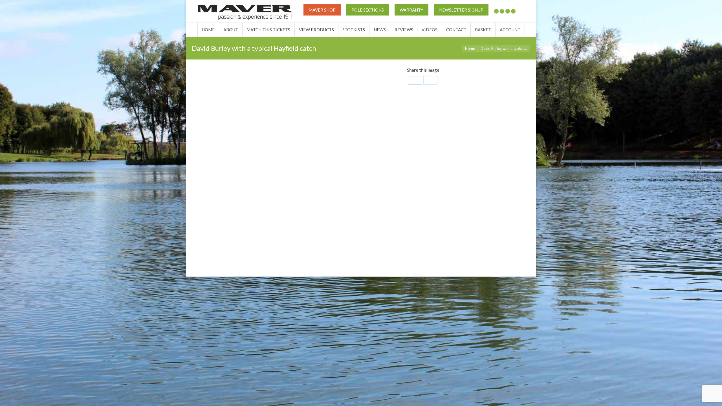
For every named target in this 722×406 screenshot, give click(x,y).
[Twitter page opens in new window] (496, 11)
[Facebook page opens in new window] (502, 11)
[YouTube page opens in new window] (507, 11)
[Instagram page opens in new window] (513, 11)
